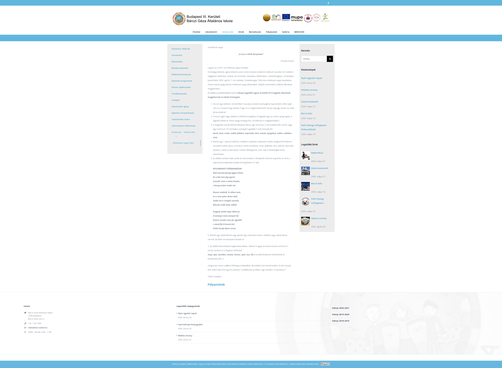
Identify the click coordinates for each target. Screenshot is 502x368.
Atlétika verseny (309, 89)
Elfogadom (325, 364)
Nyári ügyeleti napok (311, 78)
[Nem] (498, 364)
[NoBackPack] (305, 156)
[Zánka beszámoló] (305, 172)
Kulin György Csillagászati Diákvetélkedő (314, 127)
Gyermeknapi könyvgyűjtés (190, 324)
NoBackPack (317, 152)
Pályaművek (216, 284)
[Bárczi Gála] (305, 187)
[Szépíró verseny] (305, 222)
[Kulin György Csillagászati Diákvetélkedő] (305, 202)
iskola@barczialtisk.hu (38, 327)
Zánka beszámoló (309, 101)
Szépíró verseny (319, 218)
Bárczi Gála (306, 113)
